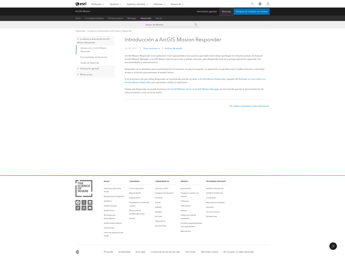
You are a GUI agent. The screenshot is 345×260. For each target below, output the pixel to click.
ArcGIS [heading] (107, 181)
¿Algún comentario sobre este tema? (251, 106)
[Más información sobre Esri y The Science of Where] (83, 189)
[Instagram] (84, 208)
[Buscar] (252, 4)
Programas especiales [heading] (216, 181)
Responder (146, 18)
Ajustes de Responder (89, 63)
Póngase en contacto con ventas (251, 11)
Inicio (78, 18)
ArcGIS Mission (82, 11)
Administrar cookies (209, 252)
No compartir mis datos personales (239, 252)
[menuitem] (114, 190)
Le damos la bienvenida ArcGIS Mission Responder (109, 31)
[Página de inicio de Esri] (81, 4)
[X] (84, 202)
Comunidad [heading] (134, 181)
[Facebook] (77, 202)
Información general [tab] (89, 68)
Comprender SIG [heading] (162, 181)
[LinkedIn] (90, 202)
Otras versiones (150, 48)
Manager (131, 18)
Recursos (226, 11)
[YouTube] (90, 208)
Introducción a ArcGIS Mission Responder (93, 50)
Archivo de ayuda (173, 48)
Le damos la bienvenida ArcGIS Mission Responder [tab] (93, 41)
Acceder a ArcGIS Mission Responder (207, 79)
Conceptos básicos (94, 18)
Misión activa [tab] (86, 74)
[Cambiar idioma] (260, 4)
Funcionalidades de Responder (93, 57)
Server (159, 18)
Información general (207, 11)
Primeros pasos (115, 18)
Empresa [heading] (184, 181)
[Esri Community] (77, 208)
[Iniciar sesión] (268, 4)
